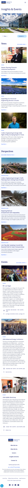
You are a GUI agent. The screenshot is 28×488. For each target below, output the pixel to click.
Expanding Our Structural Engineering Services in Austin (10, 99)
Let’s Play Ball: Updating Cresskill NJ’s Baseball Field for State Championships (12, 246)
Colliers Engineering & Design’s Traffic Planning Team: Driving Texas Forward (12, 179)
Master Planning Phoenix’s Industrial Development (9, 68)
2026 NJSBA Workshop (9, 397)
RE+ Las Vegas (7, 286)
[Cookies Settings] (2, 485)
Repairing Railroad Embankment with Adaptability (10, 212)
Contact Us (21, 36)
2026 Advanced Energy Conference (13, 339)
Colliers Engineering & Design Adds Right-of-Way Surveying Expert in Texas (12, 134)
